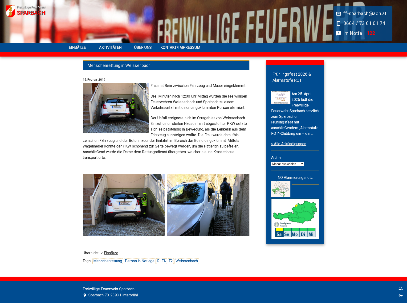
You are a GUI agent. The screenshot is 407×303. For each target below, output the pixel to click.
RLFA (161, 261)
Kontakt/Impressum (176, 47)
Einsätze (77, 47)
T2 (171, 261)
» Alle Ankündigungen (288, 144)
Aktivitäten (110, 47)
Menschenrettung (107, 261)
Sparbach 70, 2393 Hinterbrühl (113, 295)
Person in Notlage (140, 261)
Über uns (143, 47)
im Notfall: (359, 33)
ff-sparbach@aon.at (365, 13)
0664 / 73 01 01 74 (364, 23)
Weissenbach (186, 261)
